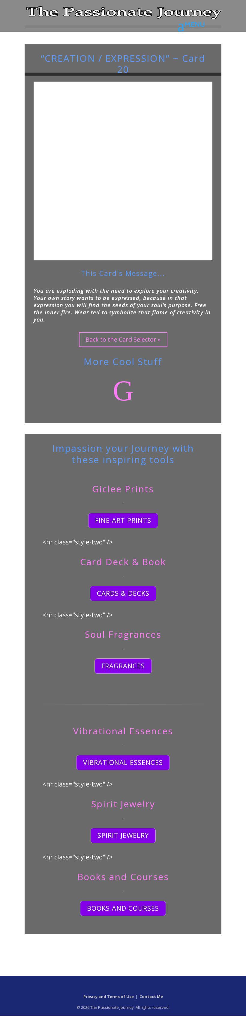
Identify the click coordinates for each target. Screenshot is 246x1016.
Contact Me (151, 996)
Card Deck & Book (123, 562)
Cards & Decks (123, 593)
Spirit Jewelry (123, 804)
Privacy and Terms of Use (108, 996)
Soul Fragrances (123, 634)
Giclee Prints (123, 489)
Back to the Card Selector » (123, 339)
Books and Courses (123, 877)
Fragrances (123, 665)
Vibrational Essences (123, 731)
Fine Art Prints (123, 520)
